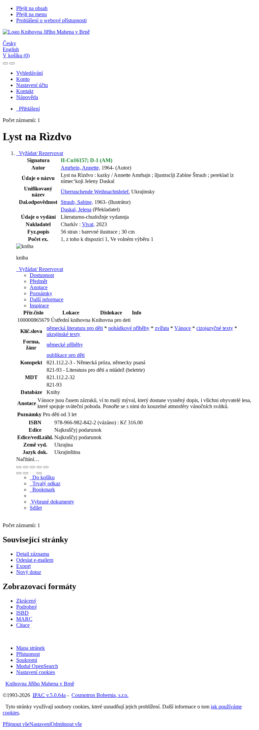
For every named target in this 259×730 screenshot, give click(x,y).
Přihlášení (28, 109)
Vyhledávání (29, 73)
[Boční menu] (5, 63)
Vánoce (182, 328)
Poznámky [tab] (41, 293)
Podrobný (26, 607)
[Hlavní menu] (12, 63)
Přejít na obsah (32, 8)
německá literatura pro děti (75, 328)
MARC (24, 619)
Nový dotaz (28, 572)
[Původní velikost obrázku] (32, 467)
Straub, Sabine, (77, 202)
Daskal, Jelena (76, 209)
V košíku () (16, 55)
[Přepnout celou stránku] (39, 467)
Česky (9, 43)
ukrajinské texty (63, 334)
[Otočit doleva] (19, 473)
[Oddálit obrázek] (25, 467)
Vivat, (88, 224)
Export (23, 566)
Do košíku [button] (42, 477)
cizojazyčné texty (214, 328)
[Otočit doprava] (25, 473)
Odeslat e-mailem (34, 560)
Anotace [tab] (39, 287)
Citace (23, 625)
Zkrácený (26, 601)
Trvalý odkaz (45, 483)
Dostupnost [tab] (42, 275)
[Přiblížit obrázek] (19, 467)
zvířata (162, 328)
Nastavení (40, 724)
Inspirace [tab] (39, 305)
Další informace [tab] (46, 299)
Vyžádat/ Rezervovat (39, 153)
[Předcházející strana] (32, 473)
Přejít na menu (31, 14)
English (11, 49)
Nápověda (27, 97)
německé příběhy (65, 344)
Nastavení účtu (32, 85)
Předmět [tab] (38, 281)
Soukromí (26, 660)
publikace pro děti (66, 355)
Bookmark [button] (42, 489)
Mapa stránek (30, 648)
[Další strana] (39, 473)
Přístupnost (28, 654)
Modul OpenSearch (37, 666)
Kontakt (24, 91)
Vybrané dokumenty (52, 502)
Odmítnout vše (66, 724)
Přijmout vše (16, 724)
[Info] (46, 467)
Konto (23, 79)
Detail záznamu (32, 554)
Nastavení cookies (35, 672)
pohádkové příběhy (128, 328)
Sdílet (36, 508)
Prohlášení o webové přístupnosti (51, 20)
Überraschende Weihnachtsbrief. (95, 191)
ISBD (22, 613)
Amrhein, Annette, (80, 168)
